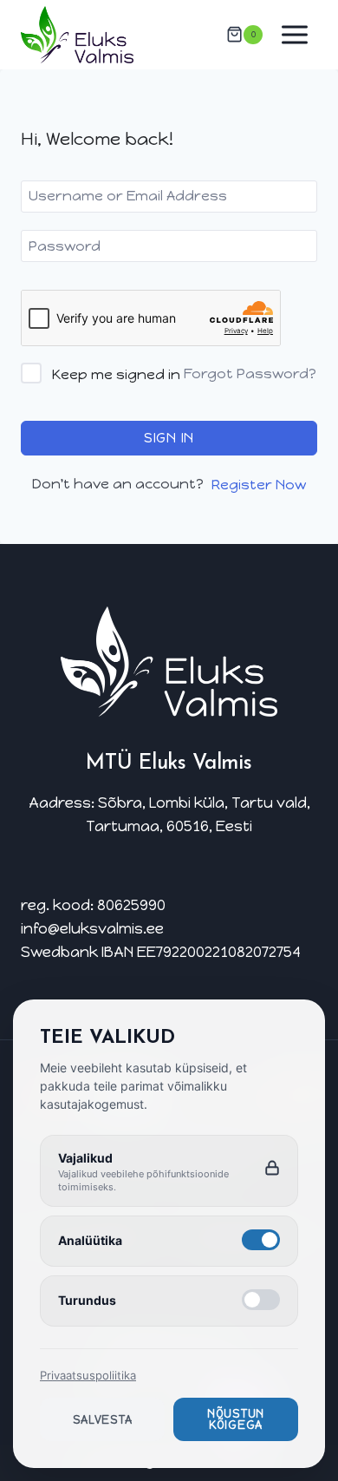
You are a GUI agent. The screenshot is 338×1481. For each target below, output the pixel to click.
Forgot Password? (250, 373)
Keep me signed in (116, 374)
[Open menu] (294, 34)
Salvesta (103, 1419)
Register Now (258, 484)
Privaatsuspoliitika (88, 1375)
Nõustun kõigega (235, 1419)
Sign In (169, 437)
